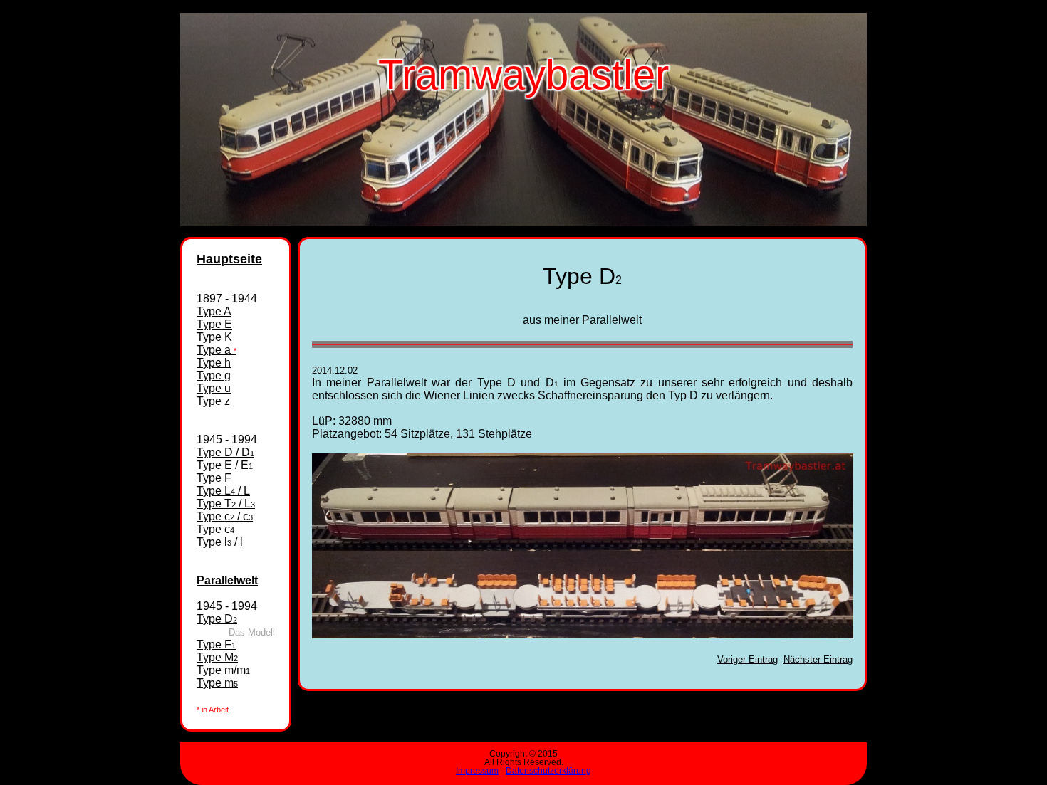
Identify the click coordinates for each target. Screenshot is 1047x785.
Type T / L (226, 503)
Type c (215, 529)
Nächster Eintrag (818, 659)
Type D (217, 619)
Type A (214, 311)
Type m (217, 683)
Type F (214, 478)
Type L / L (223, 491)
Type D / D (225, 452)
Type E (214, 324)
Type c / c (225, 516)
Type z (213, 401)
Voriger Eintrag (747, 659)
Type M (217, 657)
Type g (214, 375)
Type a (216, 350)
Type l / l (220, 542)
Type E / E (225, 465)
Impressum (477, 771)
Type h (214, 363)
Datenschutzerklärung (548, 771)
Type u (214, 388)
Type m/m (223, 670)
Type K (214, 337)
